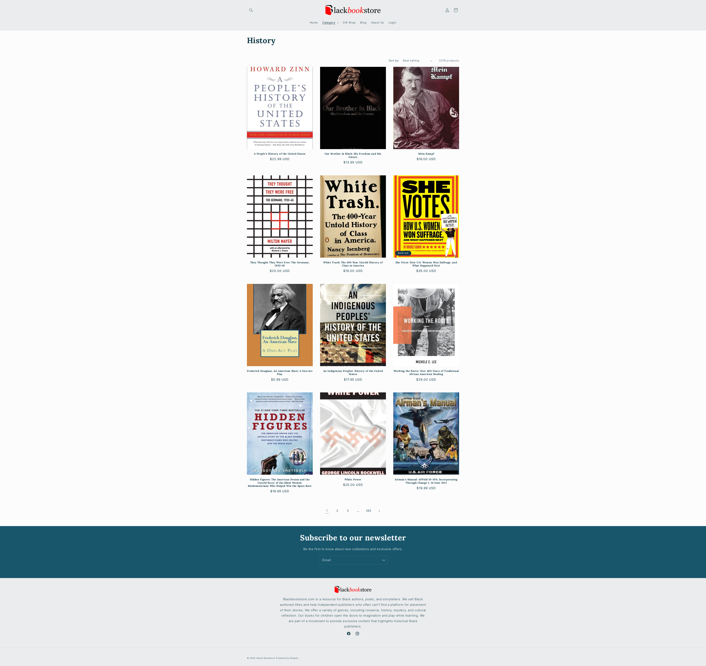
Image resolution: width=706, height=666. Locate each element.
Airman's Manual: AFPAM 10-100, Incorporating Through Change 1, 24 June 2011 (426, 481)
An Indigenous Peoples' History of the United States (353, 372)
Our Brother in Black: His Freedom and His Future (353, 155)
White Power (353, 479)
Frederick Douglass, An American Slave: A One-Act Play (280, 372)
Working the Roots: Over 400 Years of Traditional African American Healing (426, 372)
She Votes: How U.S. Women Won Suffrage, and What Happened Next (426, 264)
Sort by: (394, 60)
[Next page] (379, 511)
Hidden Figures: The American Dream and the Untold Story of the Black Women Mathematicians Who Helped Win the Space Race (280, 483)
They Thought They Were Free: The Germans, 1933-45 (279, 264)
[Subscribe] (383, 560)
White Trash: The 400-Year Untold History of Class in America (353, 264)
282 (368, 510)
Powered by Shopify (287, 658)
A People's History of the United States (280, 153)
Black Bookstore (266, 658)
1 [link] (327, 510)
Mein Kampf (426, 153)
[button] (251, 10)
